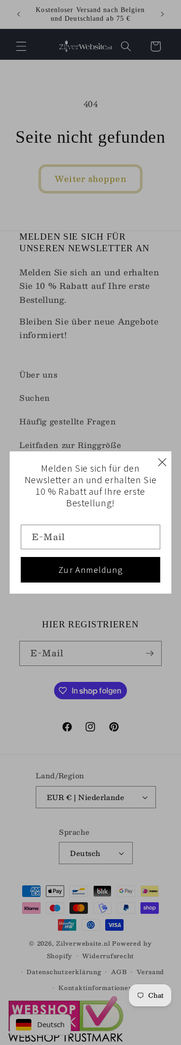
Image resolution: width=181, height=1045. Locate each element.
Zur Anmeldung (90, 569)
